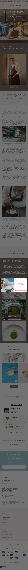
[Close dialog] (26, 278)
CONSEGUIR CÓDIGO (21, 290)
